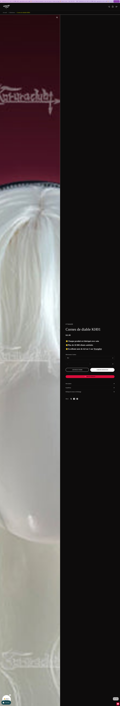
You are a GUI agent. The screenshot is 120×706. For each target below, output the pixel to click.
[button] (113, 364)
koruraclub (70, 324)
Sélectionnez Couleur (71, 354)
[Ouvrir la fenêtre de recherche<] (109, 6)
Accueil (5, 12)
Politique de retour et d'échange (73, 391)
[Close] (10, 695)
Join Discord (116, 1)
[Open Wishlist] (118, 704)
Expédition (68, 387)
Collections (12, 12)
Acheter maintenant (102, 369)
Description (68, 383)
